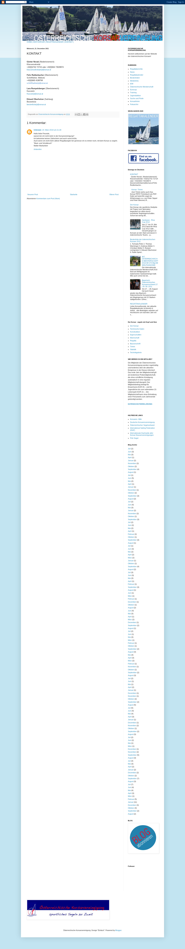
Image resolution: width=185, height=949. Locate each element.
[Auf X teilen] (81, 114)
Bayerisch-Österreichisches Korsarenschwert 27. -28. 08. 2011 (150, 283)
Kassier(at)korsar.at (35, 94)
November (132, 463)
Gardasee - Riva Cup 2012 (148, 221)
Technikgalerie (136, 353)
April (130, 458)
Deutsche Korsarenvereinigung (142, 422)
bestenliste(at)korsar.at (36, 104)
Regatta (133, 341)
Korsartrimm (135, 101)
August (130, 472)
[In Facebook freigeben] (84, 114)
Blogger (118, 930)
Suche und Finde (137, 98)
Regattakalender (136, 75)
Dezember (132, 602)
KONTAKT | (69, 42)
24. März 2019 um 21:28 (51, 130)
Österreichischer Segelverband (142, 425)
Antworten (38, 149)
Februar (131, 534)
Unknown (37, 130)
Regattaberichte (136, 69)
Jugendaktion (135, 96)
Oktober (131, 466)
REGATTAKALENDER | (55, 42)
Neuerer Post (32, 195)
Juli (129, 449)
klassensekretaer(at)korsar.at (39, 70)
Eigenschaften (135, 335)
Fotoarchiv (134, 104)
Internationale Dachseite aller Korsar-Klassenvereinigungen (142, 434)
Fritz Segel (134, 438)
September (132, 469)
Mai (129, 455)
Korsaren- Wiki (136, 419)
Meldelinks (134, 81)
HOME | (30, 42)
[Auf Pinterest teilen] (87, 114)
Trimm (132, 347)
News (132, 72)
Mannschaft (134, 338)
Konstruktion (135, 332)
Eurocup (133, 90)
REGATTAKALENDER (138, 304)
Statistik (133, 349)
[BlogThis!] (78, 114)
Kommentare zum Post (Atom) (48, 199)
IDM (131, 84)
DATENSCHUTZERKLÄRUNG (140, 404)
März (130, 558)
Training (133, 93)
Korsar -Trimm (137, 190)
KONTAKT (134, 174)
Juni (129, 452)
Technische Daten (137, 329)
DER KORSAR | (39, 42)
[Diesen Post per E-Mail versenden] (76, 114)
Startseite (73, 195)
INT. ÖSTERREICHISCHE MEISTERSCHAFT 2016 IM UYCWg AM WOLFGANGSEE (150, 261)
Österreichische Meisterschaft (141, 87)
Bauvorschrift (135, 344)
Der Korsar (134, 205)
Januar (130, 461)
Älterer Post (114, 195)
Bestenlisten (135, 78)
